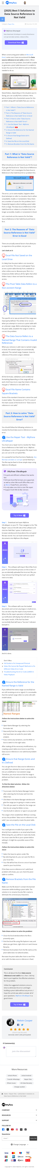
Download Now (14, 42)
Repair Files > (13, 1094)
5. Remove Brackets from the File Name (20, 144)
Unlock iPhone (12, 1075)
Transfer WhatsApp (13, 1079)
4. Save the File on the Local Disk (17, 141)
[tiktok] (25, 1129)
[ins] (17, 1129)
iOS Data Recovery (26, 1083)
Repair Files (11, 24)
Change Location (19, 1087)
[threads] (21, 1129)
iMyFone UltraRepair (22, 996)
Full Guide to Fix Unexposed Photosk (17, 663)
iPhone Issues (11, 1083)
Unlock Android (26, 1075)
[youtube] (12, 1129)
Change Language (19, 1144)
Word (8, 485)
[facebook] (3, 1129)
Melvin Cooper (24, 1020)
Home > (6, 1094)
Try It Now (18, 515)
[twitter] (7, 1129)
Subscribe (33, 1138)
